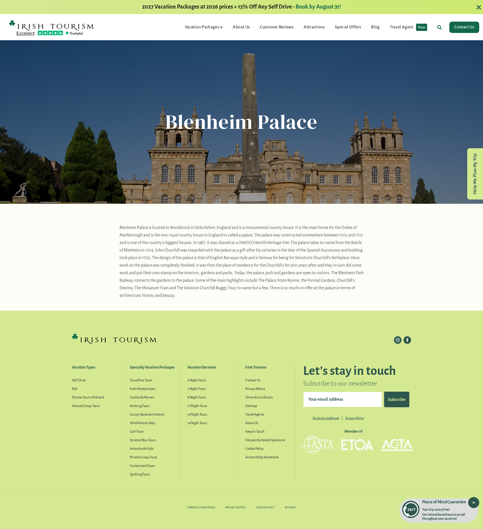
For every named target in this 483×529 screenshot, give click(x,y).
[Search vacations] (439, 27)
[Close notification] (473, 502)
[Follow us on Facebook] (407, 340)
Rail (74, 389)
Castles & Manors (142, 397)
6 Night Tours (196, 380)
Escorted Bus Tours (143, 440)
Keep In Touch (255, 431)
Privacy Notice (255, 389)
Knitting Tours (140, 406)
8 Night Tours (196, 397)
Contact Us (464, 27)
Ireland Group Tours (86, 406)
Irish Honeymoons (142, 389)
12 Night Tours (197, 414)
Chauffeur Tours (141, 380)
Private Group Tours (143, 457)
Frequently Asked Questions (265, 440)
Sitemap (251, 406)
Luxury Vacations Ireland (147, 414)
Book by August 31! (318, 7)
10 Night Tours (197, 406)
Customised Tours (142, 466)
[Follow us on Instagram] (397, 340)
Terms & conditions (325, 418)
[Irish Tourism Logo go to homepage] (52, 25)
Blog (375, 27)
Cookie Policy (254, 449)
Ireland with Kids (142, 449)
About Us (241, 27)
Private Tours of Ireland (88, 397)
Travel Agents (254, 414)
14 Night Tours (197, 423)
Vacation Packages (202, 27)
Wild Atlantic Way (142, 423)
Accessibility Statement (262, 457)
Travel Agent (407, 27)
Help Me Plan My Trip (475, 173)
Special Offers (348, 27)
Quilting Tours (140, 474)
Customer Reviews (277, 27)
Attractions (314, 27)
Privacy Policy (354, 418)
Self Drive (79, 380)
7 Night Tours (196, 389)
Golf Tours (137, 431)
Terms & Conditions (259, 397)
